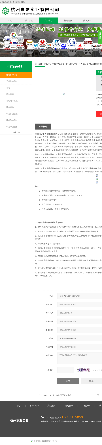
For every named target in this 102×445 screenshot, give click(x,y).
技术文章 (87, 20)
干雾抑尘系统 (12, 81)
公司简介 (34, 405)
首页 (10, 20)
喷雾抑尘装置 (12, 114)
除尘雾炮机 (11, 107)
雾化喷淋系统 (12, 101)
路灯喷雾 (10, 94)
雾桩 (8, 88)
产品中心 (48, 20)
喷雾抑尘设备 (12, 75)
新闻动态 (68, 20)
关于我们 (29, 20)
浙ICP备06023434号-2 (90, 421)
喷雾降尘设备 (12, 127)
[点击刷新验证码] (83, 370)
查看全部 (16, 132)
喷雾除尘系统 (12, 120)
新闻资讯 (69, 405)
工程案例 (86, 405)
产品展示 (51, 405)
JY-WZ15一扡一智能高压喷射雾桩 (57, 395)
